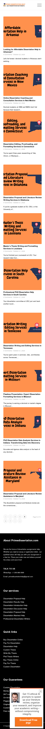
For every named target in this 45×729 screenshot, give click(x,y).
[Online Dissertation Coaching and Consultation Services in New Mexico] (22, 80)
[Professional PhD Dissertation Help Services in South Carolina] (22, 274)
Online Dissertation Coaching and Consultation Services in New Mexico (19, 99)
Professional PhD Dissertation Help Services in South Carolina (18, 293)
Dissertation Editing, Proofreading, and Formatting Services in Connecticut (20, 145)
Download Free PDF (28, 721)
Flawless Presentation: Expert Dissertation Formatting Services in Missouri (21, 395)
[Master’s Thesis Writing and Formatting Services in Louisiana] (22, 228)
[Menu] (38, 5)
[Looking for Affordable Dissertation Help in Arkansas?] (22, 31)
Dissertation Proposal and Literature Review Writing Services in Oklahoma (22, 198)
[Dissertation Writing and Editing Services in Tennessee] (22, 328)
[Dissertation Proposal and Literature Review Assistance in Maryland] (22, 476)
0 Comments (7, 54)
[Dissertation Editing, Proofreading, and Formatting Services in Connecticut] (22, 126)
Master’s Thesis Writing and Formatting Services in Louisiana (20, 247)
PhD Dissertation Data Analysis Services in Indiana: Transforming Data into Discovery (21, 441)
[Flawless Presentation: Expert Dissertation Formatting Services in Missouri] (22, 376)
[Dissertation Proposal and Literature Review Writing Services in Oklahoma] (22, 180)
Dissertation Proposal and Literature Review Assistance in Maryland (22, 494)
